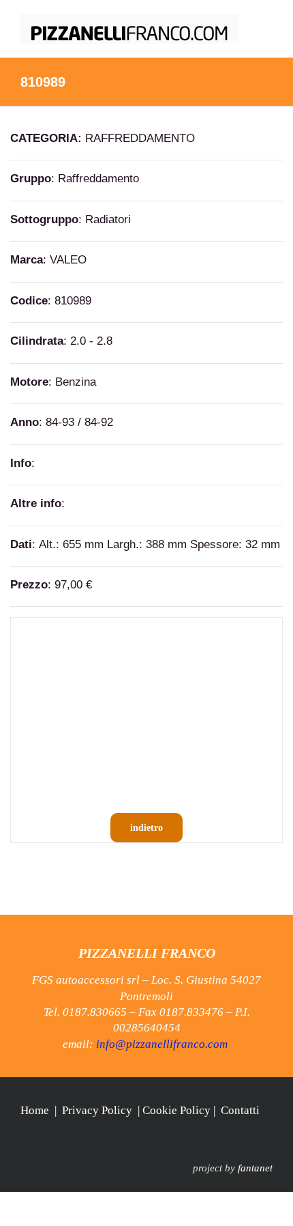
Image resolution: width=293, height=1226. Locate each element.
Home (34, 1110)
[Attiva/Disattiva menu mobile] (267, 21)
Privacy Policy (97, 1110)
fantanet (255, 1168)
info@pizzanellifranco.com (162, 1044)
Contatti (240, 1110)
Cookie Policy (176, 1110)
